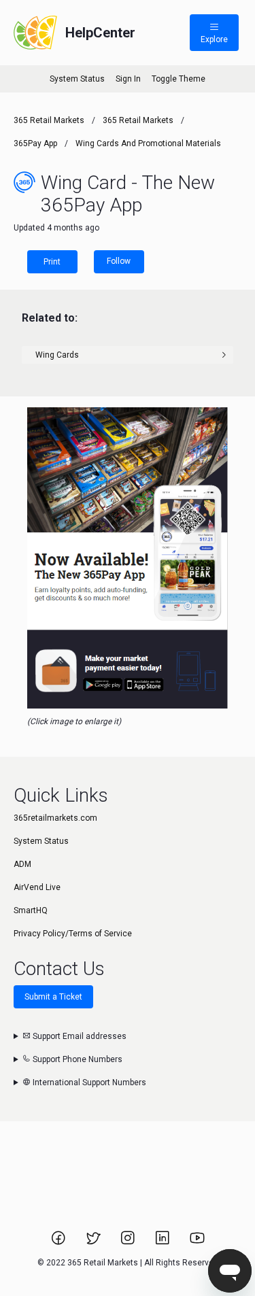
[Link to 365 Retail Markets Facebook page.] (59, 1242)
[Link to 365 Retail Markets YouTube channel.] (197, 1242)
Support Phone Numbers (76, 1059)
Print (52, 262)
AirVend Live (37, 887)
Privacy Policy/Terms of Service (73, 933)
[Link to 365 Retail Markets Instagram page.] (129, 1242)
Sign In (128, 79)
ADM (22, 864)
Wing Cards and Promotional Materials (148, 143)
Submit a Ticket (53, 997)
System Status (77, 79)
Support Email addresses (78, 1036)
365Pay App (35, 143)
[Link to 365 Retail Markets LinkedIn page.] (163, 1242)
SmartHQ (31, 910)
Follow (119, 261)
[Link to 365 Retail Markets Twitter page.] (94, 1242)
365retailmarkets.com (55, 818)
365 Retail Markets (49, 120)
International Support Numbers (88, 1082)
